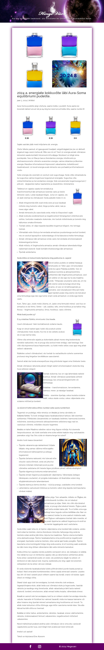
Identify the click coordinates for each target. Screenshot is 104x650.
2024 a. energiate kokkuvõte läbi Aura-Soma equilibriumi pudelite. (51, 94)
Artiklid (31, 100)
